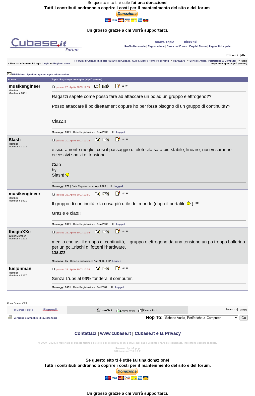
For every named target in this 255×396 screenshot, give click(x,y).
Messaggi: (61, 132)
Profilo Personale (135, 46)
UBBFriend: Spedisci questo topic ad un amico (40, 74)
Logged (120, 132)
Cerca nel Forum (177, 46)
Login (46, 63)
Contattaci (85, 333)
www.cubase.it (115, 333)
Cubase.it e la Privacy (158, 333)
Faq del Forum (198, 46)
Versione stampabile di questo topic (35, 317)
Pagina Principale (220, 46)
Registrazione (156, 46)
